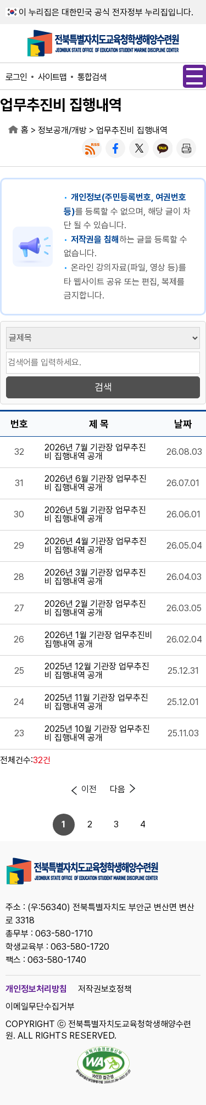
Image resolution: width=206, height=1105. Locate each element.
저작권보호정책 (105, 989)
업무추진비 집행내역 (132, 130)
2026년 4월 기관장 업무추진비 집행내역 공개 (95, 546)
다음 (117, 789)
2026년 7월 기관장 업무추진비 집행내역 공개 (95, 452)
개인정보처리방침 (36, 989)
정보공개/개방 (62, 130)
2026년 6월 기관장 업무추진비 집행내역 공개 (95, 483)
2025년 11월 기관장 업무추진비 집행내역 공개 (96, 702)
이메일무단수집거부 (40, 1006)
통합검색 (91, 77)
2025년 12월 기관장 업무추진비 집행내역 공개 (96, 671)
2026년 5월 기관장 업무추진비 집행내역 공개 (95, 514)
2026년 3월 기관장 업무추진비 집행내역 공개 (95, 577)
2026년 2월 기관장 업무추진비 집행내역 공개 (95, 608)
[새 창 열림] (92, 148)
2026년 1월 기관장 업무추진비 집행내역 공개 (98, 640)
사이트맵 (52, 77)
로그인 (16, 77)
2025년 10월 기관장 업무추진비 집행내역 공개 (97, 733)
